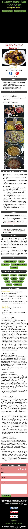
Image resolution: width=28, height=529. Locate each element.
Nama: (2, 472)
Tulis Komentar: (5, 483)
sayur (14, 278)
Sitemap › (14, 521)
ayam (13, 275)
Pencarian (7, 11)
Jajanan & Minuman (19, 264)
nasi (21, 278)
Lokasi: (3, 477)
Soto (21, 261)
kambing (22, 275)
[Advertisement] (14, 28)
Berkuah (5, 264)
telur (9, 284)
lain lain (17, 284)
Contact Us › (14, 520)
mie (7, 281)
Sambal (14, 267)
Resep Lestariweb (7, 230)
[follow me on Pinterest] (14, 513)
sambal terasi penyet (12, 222)
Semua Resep (20, 11)
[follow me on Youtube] (14, 517)
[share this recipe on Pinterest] (17, 73)
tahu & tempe (17, 281)
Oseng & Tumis (10, 261)
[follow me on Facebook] (14, 508)
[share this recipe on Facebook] (11, 73)
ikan (6, 278)
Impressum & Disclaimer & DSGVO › (14, 523)
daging (5, 275)
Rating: (3, 469)
